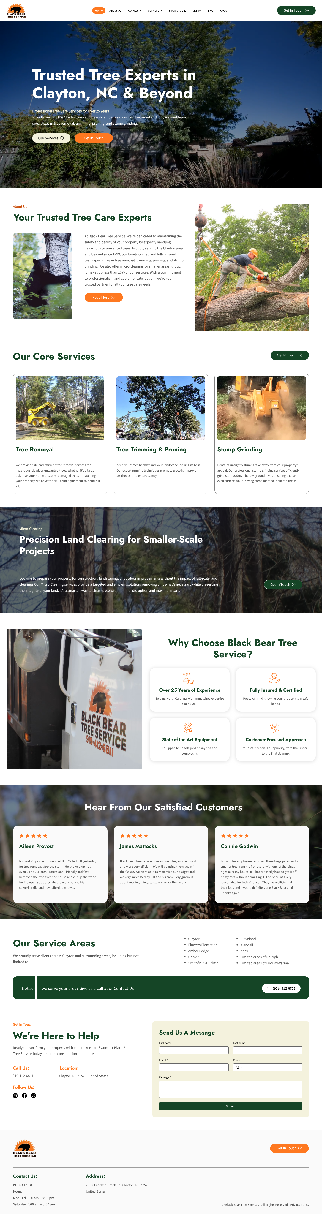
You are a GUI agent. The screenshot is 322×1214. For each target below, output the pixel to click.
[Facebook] (24, 1095)
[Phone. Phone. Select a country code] (239, 1067)
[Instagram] (15, 1095)
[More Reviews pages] (141, 10)
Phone (236, 1060)
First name (165, 1043)
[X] (33, 1095)
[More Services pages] (161, 10)
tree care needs (139, 284)
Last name (239, 1043)
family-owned (139, 117)
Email (163, 1060)
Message (165, 1077)
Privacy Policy (299, 1204)
